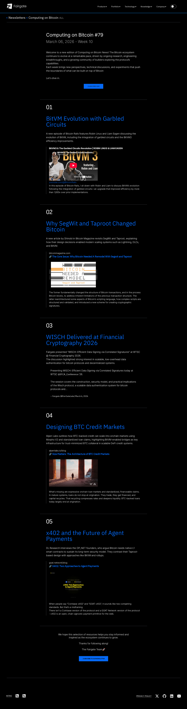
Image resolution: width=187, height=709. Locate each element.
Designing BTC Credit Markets (85, 427)
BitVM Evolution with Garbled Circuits (85, 121)
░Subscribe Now (93, 86)
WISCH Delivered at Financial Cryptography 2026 (85, 340)
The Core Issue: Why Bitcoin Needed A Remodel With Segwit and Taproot (92, 256)
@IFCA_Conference (68, 374)
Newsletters (15, 18)
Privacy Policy (144, 696)
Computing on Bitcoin (42, 18)
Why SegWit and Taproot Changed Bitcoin (91, 226)
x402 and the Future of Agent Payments (85, 535)
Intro (9, 696)
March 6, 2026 (81, 396)
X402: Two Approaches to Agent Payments (75, 565)
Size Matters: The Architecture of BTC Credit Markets (81, 453)
